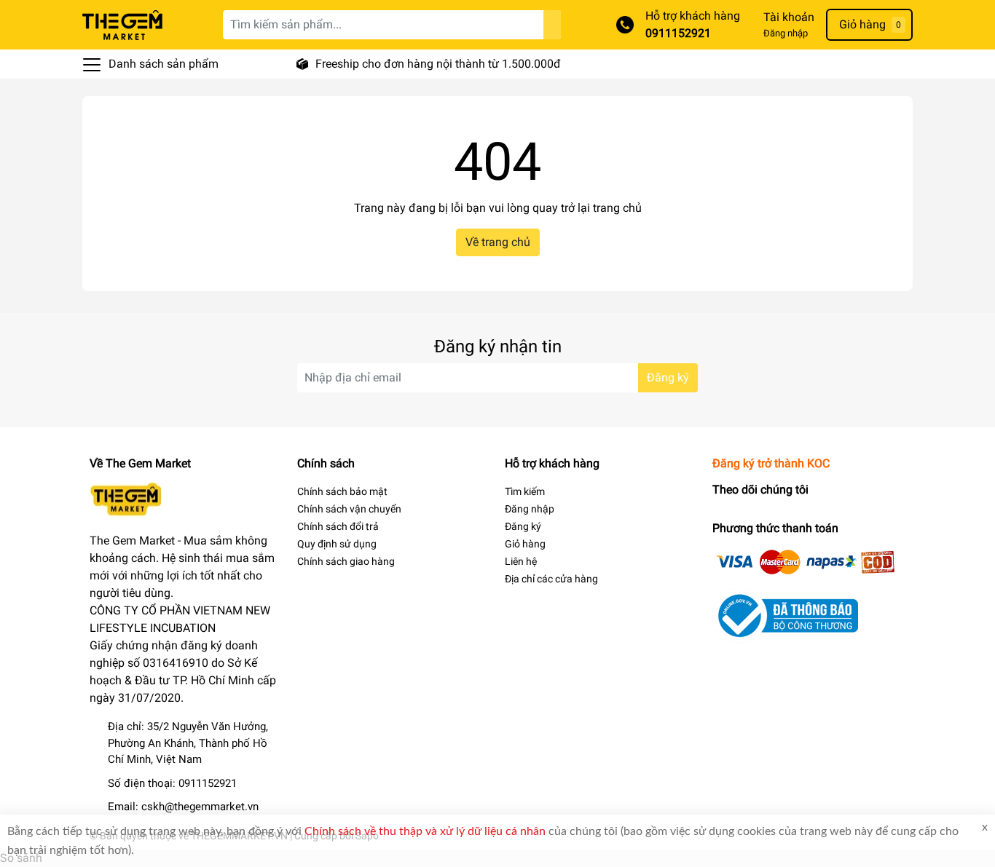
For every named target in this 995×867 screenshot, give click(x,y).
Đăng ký (668, 377)
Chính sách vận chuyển (349, 509)
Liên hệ (521, 561)
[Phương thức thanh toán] (805, 561)
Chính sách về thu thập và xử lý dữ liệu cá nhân (425, 831)
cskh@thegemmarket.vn (200, 806)
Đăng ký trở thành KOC (771, 463)
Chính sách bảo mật (342, 491)
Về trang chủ (497, 242)
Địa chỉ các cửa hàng (551, 579)
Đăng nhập (785, 33)
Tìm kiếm (525, 491)
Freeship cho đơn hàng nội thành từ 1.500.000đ (438, 64)
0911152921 (678, 33)
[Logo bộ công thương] (785, 615)
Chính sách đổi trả (338, 526)
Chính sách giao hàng (346, 561)
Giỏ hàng (525, 544)
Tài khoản (788, 17)
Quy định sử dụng (337, 544)
